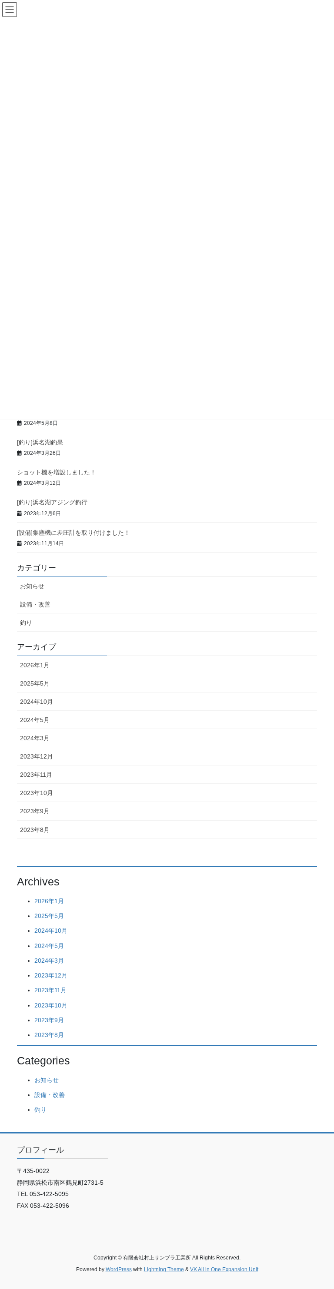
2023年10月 (36, 792)
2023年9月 (35, 811)
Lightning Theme (164, 1269)
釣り (26, 622)
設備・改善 (35, 604)
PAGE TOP (318, 1242)
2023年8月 (35, 829)
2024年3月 (35, 738)
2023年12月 (36, 756)
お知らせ (32, 586)
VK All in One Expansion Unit (224, 1269)
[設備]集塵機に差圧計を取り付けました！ (73, 532)
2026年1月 (35, 665)
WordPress (119, 1269)
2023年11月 (36, 774)
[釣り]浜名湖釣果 (40, 442)
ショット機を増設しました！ (56, 472)
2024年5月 (35, 719)
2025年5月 (35, 683)
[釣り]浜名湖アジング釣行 (52, 502)
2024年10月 (36, 701)
